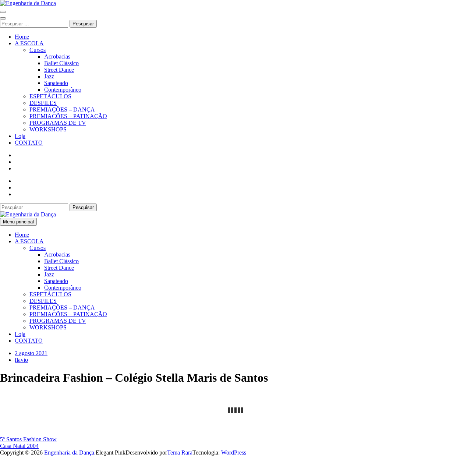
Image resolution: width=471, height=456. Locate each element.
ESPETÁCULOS (50, 96)
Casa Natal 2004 (19, 446)
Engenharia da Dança (69, 452)
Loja (20, 136)
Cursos (37, 50)
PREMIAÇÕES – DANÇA (62, 109)
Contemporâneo (62, 89)
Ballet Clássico (61, 63)
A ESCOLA (29, 43)
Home (22, 36)
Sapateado (56, 83)
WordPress (233, 452)
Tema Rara (179, 452)
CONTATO (29, 142)
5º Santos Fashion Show (28, 439)
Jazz (49, 76)
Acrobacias (57, 56)
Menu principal (18, 222)
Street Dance (59, 70)
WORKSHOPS (48, 129)
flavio (21, 360)
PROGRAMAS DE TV (57, 123)
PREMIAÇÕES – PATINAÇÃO (68, 116)
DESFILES (43, 103)
